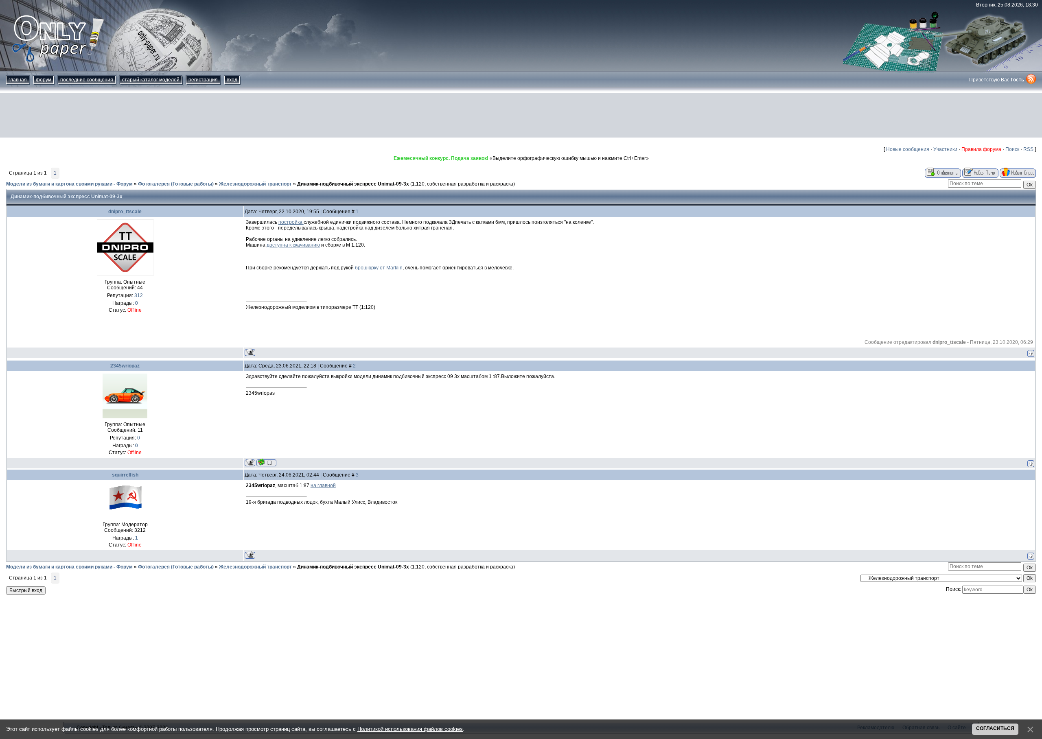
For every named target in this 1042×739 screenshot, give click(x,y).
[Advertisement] (521, 115)
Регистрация (203, 80)
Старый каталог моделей (151, 80)
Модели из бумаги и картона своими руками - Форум (69, 184)
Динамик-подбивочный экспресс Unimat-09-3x (353, 184)
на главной (323, 485)
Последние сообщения (86, 80)
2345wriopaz (125, 366)
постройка (291, 222)
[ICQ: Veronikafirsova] (266, 462)
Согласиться (995, 728)
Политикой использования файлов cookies (410, 729)
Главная (18, 80)
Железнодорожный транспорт (255, 184)
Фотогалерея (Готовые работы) (176, 184)
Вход (232, 80)
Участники (945, 149)
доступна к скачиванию (293, 245)
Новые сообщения (907, 149)
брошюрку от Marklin (379, 268)
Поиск (1012, 149)
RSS (1028, 149)
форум (43, 80)
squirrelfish (125, 475)
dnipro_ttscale (125, 211)
